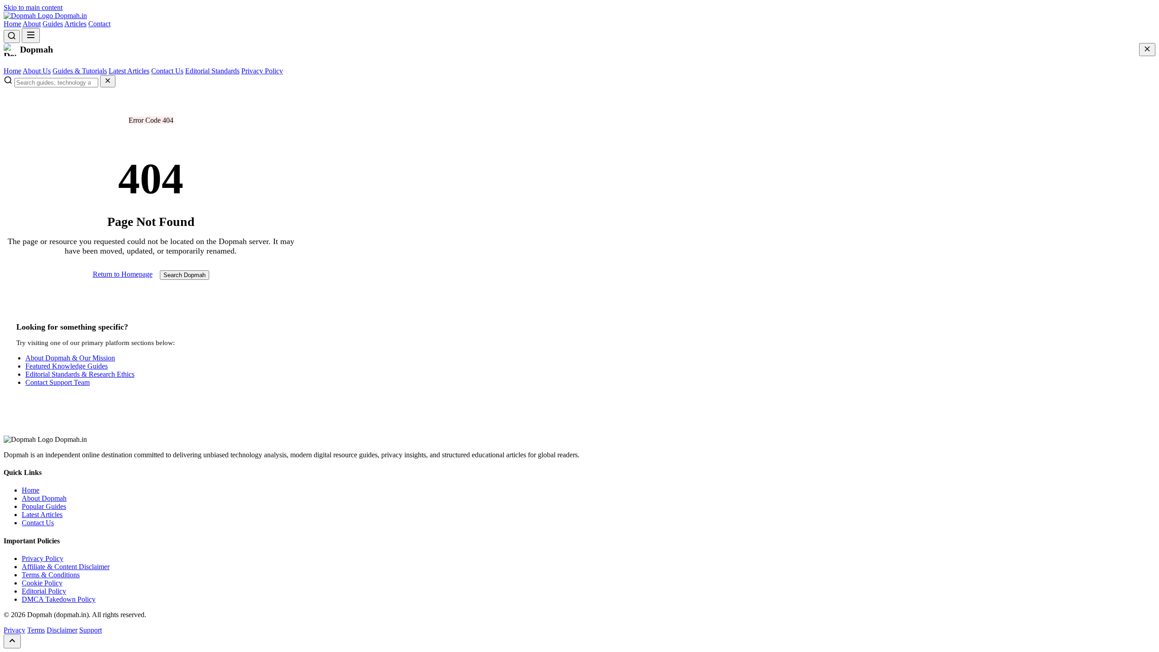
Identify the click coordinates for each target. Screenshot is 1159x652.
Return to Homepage (123, 274)
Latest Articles (129, 71)
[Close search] (107, 81)
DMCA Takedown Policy (59, 599)
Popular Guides (44, 506)
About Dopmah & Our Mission (70, 358)
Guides (53, 24)
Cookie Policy (42, 583)
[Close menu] (1147, 49)
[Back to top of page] (12, 641)
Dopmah (70, 15)
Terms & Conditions (51, 575)
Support (90, 630)
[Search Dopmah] (12, 36)
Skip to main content (33, 7)
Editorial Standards (212, 71)
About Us (37, 71)
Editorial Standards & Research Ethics (79, 374)
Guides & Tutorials (80, 71)
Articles (75, 24)
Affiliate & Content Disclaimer (66, 566)
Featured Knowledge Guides (66, 366)
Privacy (14, 630)
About (32, 24)
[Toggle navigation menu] (31, 35)
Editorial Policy (44, 591)
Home (12, 24)
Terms (36, 630)
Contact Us (167, 71)
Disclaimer (62, 630)
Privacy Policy (262, 71)
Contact (99, 24)
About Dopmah (44, 498)
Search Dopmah (184, 275)
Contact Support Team (57, 382)
